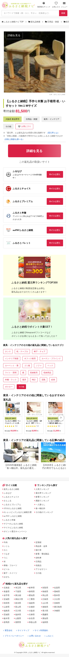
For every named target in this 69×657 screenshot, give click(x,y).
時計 (34, 380)
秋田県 (6, 603)
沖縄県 (57, 611)
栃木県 (6, 618)
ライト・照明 (11, 372)
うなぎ (6, 554)
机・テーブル (22, 351)
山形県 (6, 607)
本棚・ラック (11, 380)
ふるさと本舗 (9, 520)
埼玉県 (18, 588)
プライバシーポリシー (14, 636)
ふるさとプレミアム (12, 505)
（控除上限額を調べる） (13, 139)
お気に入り (56, 7)
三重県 (32, 599)
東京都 (18, 595)
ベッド (50, 365)
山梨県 (18, 618)
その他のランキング (44, 512)
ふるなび (7, 493)
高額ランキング (42, 501)
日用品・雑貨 (53, 22)
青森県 (6, 591)
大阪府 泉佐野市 (12, 119)
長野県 (18, 622)
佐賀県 (57, 588)
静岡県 (32, 591)
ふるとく (50, 636)
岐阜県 (32, 588)
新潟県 (18, 603)
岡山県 (45, 595)
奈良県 (32, 618)
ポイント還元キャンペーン (15, 531)
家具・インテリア (51, 119)
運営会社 (8, 630)
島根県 (45, 591)
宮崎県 (57, 603)
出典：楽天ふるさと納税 (57, 94)
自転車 (38, 558)
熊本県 (57, 595)
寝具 (24, 380)
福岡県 (45, 622)
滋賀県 (32, 603)
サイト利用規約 (41, 630)
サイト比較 (11, 485)
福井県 (18, 615)
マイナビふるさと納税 (13, 528)
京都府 (32, 607)
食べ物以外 (40, 508)
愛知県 (32, 595)
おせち (6, 577)
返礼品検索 (35, 22)
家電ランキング (42, 497)
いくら (6, 546)
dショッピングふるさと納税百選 (18, 512)
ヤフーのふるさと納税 (13, 524)
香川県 (45, 611)
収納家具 (34, 372)
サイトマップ (23, 630)
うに (6, 558)
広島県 (45, 599)
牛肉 (6, 542)
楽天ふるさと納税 (11, 489)
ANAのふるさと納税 (13, 508)
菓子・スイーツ (10, 573)
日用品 (38, 562)
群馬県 (6, 622)
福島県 (6, 611)
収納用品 (47, 372)
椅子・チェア (39, 351)
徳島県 (45, 607)
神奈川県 (19, 599)
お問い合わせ (35, 636)
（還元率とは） (53, 133)
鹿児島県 (58, 607)
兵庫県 (32, 615)
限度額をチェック (43, 7)
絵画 (53, 380)
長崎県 (57, 591)
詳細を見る (14, 35)
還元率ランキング (43, 493)
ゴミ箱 (27, 365)
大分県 (57, 599)
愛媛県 (45, 615)
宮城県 (6, 599)
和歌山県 (33, 622)
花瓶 (43, 380)
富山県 (18, 607)
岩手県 (6, 595)
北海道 (6, 588)
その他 (8, 126)
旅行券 (38, 550)
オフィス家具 (30, 358)
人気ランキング (42, 489)
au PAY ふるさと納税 (13, 516)
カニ (6, 550)
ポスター (9, 387)
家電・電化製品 (42, 554)
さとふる (7, 501)
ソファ (39, 365)
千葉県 (18, 591)
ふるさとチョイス (11, 497)
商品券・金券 (41, 546)
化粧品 (38, 565)
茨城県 (6, 615)
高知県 (45, 618)
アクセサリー (41, 569)
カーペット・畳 (11, 365)
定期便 (38, 542)
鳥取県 (45, 588)
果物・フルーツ (10, 565)
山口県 (45, 603)
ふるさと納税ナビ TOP (13, 22)
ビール (6, 569)
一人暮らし (40, 505)
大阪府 (32, 611)
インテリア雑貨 (11, 358)
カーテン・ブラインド (51, 358)
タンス (8, 351)
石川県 (18, 611)
